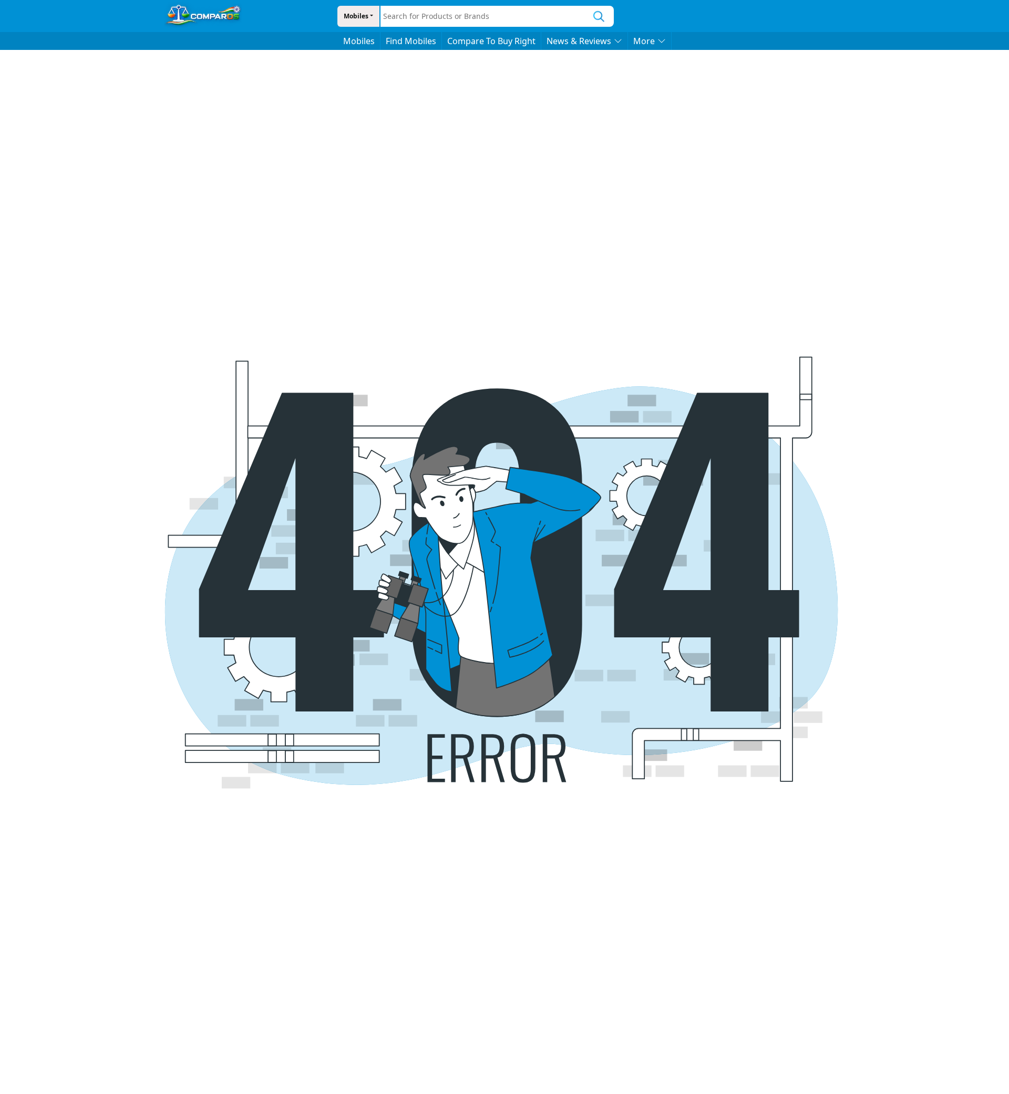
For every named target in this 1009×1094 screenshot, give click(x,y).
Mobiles (356, 16)
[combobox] (482, 16)
